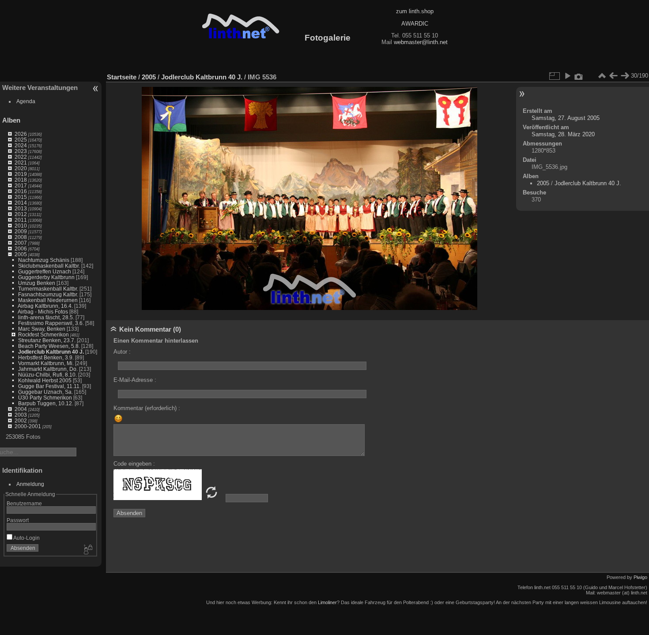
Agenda (25, 101)
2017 (21, 185)
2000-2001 (28, 426)
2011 (21, 220)
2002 (21, 420)
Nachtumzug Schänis (43, 260)
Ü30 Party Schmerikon (45, 397)
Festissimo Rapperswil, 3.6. (51, 323)
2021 (21, 162)
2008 (21, 237)
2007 (21, 243)
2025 (21, 139)
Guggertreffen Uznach (44, 271)
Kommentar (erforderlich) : (146, 408)
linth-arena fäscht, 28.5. (46, 317)
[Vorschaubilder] (601, 76)
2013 (21, 208)
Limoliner (327, 602)
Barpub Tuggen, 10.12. (45, 403)
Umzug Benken (36, 283)
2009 (21, 231)
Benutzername (24, 503)
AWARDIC (414, 23)
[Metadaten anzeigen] (579, 76)
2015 (21, 197)
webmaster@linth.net (421, 42)
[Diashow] (567, 76)
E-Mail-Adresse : (134, 380)
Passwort (18, 520)
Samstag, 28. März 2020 (563, 134)
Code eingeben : (134, 463)
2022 (21, 157)
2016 (21, 191)
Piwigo (640, 577)
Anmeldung (30, 484)
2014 (21, 202)
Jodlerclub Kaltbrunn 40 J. (51, 352)
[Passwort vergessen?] (87, 550)
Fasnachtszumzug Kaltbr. (48, 294)
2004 (21, 409)
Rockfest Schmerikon (43, 334)
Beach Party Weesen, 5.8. (49, 346)
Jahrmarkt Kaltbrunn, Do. (48, 369)
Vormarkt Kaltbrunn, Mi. (46, 363)
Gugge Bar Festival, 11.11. (49, 386)
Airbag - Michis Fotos (43, 311)
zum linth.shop (415, 11)
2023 (21, 151)
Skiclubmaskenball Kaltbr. (49, 266)
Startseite (121, 77)
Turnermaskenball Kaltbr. (48, 288)
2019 (21, 174)
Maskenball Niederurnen (48, 300)
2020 (21, 168)
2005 (21, 254)
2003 (21, 415)
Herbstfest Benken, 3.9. (46, 357)
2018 (21, 180)
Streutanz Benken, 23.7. (46, 340)
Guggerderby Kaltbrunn (46, 277)
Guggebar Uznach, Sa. (45, 392)
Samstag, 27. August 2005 (566, 118)
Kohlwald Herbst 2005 (45, 380)
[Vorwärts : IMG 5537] (624, 76)
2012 (21, 214)
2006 (21, 248)
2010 (21, 225)
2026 (21, 134)
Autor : (122, 351)
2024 (21, 145)
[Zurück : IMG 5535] (613, 76)
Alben (11, 120)
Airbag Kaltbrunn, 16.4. (45, 306)
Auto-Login (26, 538)
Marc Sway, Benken (41, 329)
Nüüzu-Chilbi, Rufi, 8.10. (47, 374)
